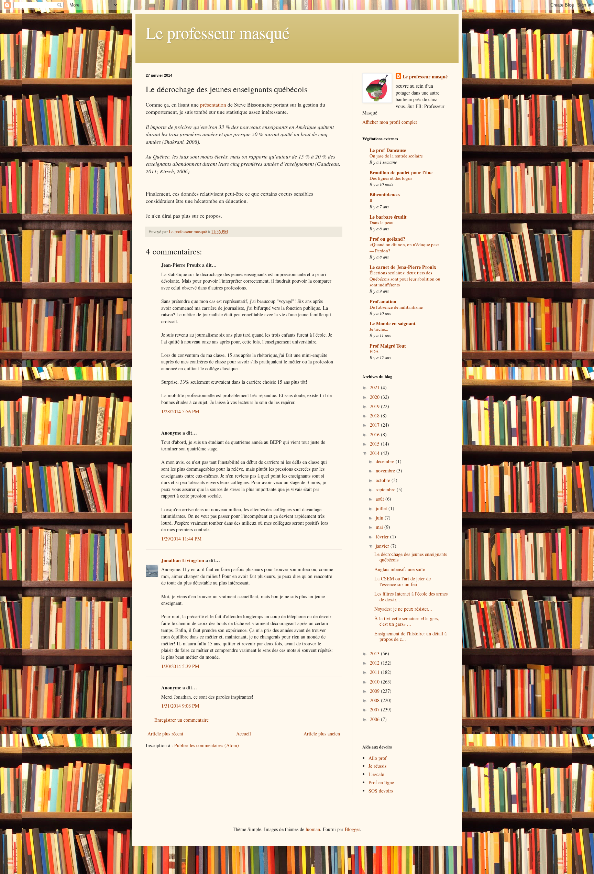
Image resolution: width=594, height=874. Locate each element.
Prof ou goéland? (387, 238)
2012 (375, 662)
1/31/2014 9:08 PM (180, 705)
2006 (375, 719)
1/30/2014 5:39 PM (180, 666)
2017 (375, 425)
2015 (375, 443)
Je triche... (379, 329)
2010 (375, 681)
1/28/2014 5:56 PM (180, 411)
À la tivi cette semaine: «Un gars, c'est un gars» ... (406, 621)
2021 (375, 387)
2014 (375, 453)
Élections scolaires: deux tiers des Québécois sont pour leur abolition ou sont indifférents (405, 279)
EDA (374, 351)
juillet (382, 508)
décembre (386, 461)
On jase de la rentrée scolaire (396, 156)
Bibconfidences (385, 194)
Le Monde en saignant (393, 323)
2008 (375, 700)
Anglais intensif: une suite (399, 569)
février (383, 536)
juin (380, 517)
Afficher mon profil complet (389, 122)
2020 (375, 397)
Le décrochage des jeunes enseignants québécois (410, 557)
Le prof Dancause (388, 150)
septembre (386, 489)
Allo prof (377, 758)
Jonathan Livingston (182, 560)
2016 (375, 434)
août (380, 498)
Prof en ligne (381, 782)
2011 (375, 672)
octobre (384, 480)
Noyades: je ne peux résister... (403, 608)
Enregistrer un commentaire (181, 720)
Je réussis (377, 766)
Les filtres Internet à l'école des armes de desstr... (411, 596)
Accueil (243, 733)
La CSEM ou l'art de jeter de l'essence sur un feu (402, 581)
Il (371, 200)
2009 (375, 691)
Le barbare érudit (388, 216)
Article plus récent (165, 733)
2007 (375, 709)
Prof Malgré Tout (388, 345)
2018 (375, 415)
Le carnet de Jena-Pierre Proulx (403, 267)
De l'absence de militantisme (396, 307)
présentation (213, 104)
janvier (383, 546)
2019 (375, 406)
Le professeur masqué (217, 32)
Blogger (352, 829)
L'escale (376, 774)
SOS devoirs (380, 790)
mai (380, 527)
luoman (313, 829)
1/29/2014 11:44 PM (181, 538)
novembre (386, 470)
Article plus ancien (322, 733)
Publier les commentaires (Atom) (206, 745)
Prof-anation (383, 301)
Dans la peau (382, 222)
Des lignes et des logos (391, 178)
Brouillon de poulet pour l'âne (401, 172)
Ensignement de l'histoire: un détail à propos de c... (410, 636)
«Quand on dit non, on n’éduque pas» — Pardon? (405, 247)
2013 (375, 653)
